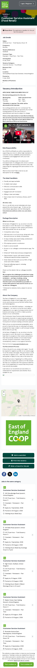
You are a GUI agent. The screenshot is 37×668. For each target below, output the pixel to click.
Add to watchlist (19, 455)
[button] (18, 401)
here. (18, 172)
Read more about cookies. (21, 660)
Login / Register (26, 4)
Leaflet (19, 415)
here (4, 272)
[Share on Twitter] (10, 474)
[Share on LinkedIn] (15, 474)
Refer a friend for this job (19, 466)
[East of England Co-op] (5, 5)
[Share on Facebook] (4, 474)
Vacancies (5, 14)
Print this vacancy (19, 461)
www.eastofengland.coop (20, 344)
